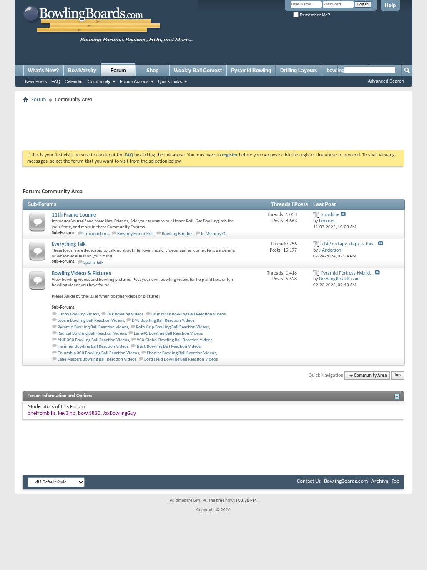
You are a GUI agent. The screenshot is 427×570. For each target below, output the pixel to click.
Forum (118, 70)
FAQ (55, 81)
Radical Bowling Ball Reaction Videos (92, 333)
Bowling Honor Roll (135, 234)
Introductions (96, 234)
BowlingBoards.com (346, 481)
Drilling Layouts (298, 70)
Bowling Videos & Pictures (81, 273)
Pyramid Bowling (251, 70)
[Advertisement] (213, 124)
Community (99, 81)
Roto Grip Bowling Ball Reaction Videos (172, 327)
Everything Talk (68, 244)
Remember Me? (314, 15)
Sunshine (330, 214)
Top (397, 375)
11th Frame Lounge (74, 215)
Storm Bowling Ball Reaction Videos (91, 320)
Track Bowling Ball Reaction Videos (168, 346)
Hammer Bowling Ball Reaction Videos (93, 346)
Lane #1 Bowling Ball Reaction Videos (168, 333)
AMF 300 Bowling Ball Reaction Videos (93, 340)
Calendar (74, 81)
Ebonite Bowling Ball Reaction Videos (181, 353)
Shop (152, 70)
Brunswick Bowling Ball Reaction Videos (188, 314)
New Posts (36, 81)
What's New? (43, 70)
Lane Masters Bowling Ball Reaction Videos (97, 359)
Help (390, 5)
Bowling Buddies (177, 234)
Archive (379, 481)
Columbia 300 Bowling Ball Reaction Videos (98, 353)
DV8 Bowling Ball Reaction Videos (163, 320)
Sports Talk (93, 262)
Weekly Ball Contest (198, 70)
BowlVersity (82, 70)
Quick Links (170, 81)
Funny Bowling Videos (78, 314)
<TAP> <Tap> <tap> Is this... (349, 244)
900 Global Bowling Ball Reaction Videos (174, 340)
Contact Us (309, 481)
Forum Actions (134, 81)
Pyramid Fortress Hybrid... (347, 273)
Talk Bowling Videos (125, 314)
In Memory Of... (215, 234)
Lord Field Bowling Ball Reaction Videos (181, 359)
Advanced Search (386, 80)
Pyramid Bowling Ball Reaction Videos (93, 327)
